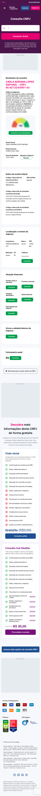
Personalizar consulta (20, 632)
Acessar (25, 8)
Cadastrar (35, 8)
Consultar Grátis (20, 36)
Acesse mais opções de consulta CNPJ (21, 649)
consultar (27, 261)
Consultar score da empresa (20, 133)
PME (3, 2)
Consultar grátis (20, 536)
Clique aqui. (24, 48)
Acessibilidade (34, 2)
